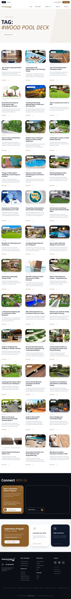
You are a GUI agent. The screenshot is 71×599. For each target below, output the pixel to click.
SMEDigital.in (51, 595)
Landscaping (6, 87)
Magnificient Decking (25, 576)
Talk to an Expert (57, 543)
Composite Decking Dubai (10, 537)
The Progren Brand (24, 561)
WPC (4, 2)
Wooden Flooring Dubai (62, 587)
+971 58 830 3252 (58, 2)
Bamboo (9, 2)
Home (31, 6)
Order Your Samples (11, 542)
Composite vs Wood (24, 563)
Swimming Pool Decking (38, 587)
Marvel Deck (23, 574)
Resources (58, 6)
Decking (29, 296)
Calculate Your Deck (57, 571)
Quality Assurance (24, 565)
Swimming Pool (6, 157)
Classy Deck (23, 572)
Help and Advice (57, 573)
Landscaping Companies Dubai (9, 587)
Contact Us (66, 6)
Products (48, 6)
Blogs (37, 578)
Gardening (53, 87)
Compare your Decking (25, 580)
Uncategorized (30, 227)
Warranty (38, 563)
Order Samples (57, 569)
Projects (37, 576)
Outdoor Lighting (31, 87)
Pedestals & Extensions (25, 578)
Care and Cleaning (39, 565)
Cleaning (5, 192)
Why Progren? (38, 6)
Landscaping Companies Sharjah (24, 587)
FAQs (37, 569)
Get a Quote (66, 2)
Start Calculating (37, 543)
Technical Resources (40, 561)
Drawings (38, 567)
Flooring (53, 331)
